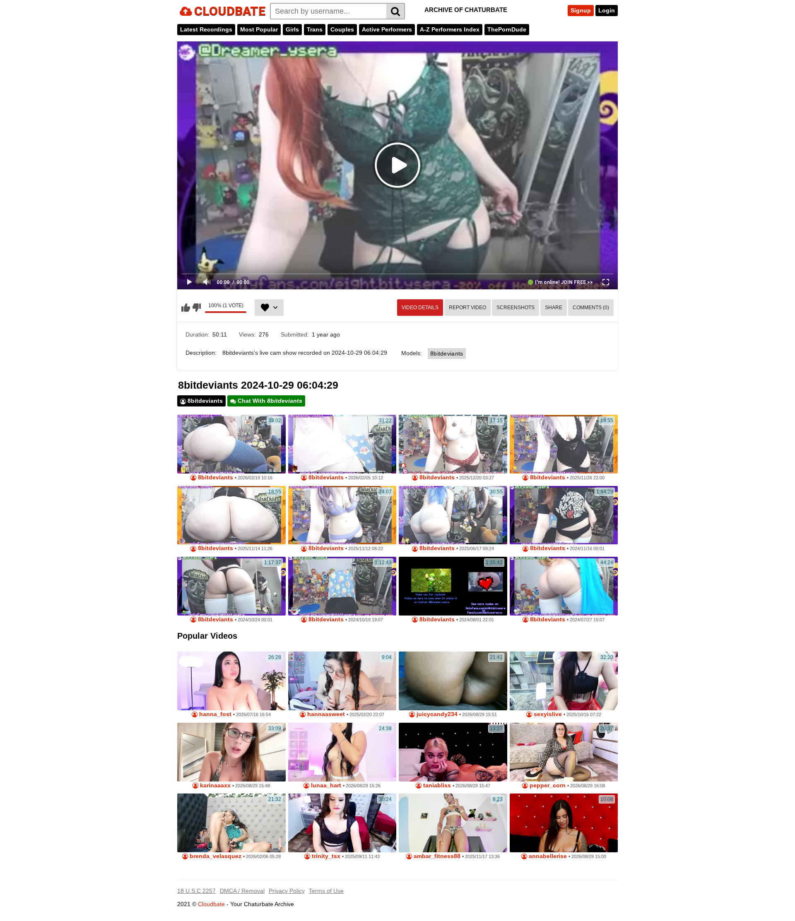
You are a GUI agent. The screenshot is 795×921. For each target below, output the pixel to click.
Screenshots (515, 307)
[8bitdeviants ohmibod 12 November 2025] (342, 515)
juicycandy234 (436, 714)
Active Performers (387, 29)
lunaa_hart (325, 785)
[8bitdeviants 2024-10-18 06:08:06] (453, 586)
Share (553, 307)
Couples (342, 29)
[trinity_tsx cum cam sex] (342, 823)
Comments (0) (591, 307)
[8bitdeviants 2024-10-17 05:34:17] (564, 515)
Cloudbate (211, 904)
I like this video (185, 307)
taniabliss (436, 785)
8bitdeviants (446, 353)
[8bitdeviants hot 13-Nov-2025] (231, 515)
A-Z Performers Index (449, 29)
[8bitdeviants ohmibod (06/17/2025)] (453, 515)
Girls (292, 29)
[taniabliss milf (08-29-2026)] (453, 752)
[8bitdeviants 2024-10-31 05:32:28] (564, 586)
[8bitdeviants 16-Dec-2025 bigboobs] (453, 444)
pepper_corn (547, 785)
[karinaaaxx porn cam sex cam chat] (231, 752)
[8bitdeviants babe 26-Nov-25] (564, 444)
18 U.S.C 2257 (196, 890)
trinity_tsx (325, 856)
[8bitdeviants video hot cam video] (231, 444)
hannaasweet (325, 714)
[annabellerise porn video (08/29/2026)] (564, 823)
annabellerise (547, 856)
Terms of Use (326, 890)
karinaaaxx (214, 785)
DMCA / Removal (242, 890)
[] (395, 11)
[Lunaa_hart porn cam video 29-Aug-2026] (342, 752)
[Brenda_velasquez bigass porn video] (231, 823)
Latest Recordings (206, 29)
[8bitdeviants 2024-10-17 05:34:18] (231, 586)
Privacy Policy (287, 890)
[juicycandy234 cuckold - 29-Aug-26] (453, 681)
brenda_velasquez (214, 856)
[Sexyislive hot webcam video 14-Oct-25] (564, 681)
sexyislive (547, 714)
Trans (315, 29)
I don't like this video (196, 307)
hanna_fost (214, 714)
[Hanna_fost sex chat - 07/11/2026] (231, 681)
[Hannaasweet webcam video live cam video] (342, 681)
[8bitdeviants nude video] (342, 444)
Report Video (467, 307)
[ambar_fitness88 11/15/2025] (453, 823)
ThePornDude (506, 29)
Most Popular (259, 29)
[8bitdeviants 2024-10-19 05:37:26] (342, 586)
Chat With (269, 400)
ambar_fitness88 (436, 856)
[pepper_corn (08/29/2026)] (564, 752)
